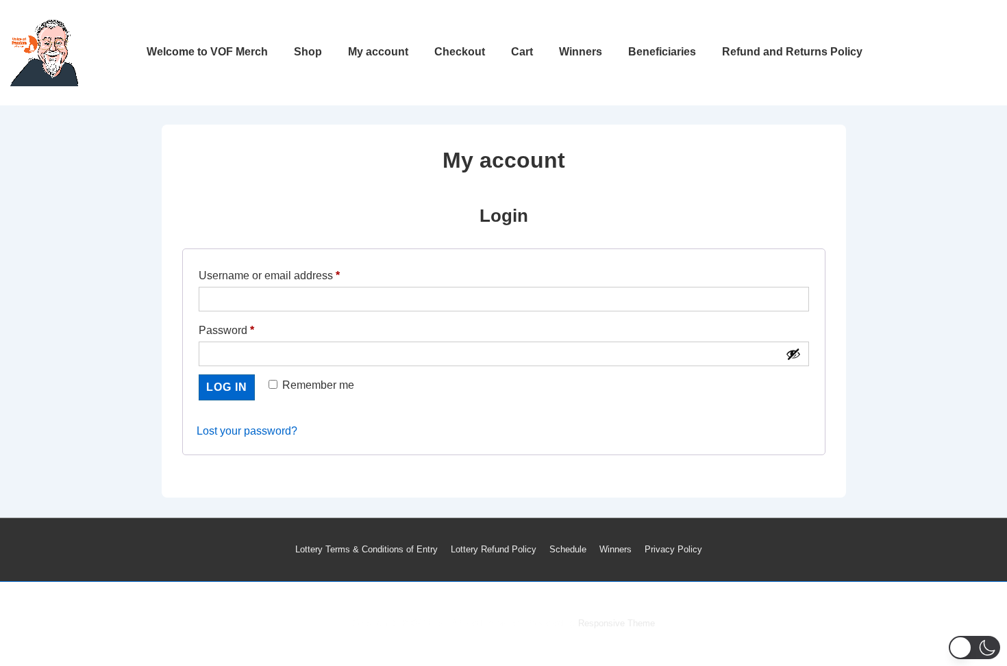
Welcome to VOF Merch (207, 51)
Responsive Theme (616, 623)
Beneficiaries (662, 51)
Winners (580, 51)
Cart (522, 51)
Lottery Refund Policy (493, 549)
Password (249, 330)
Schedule (567, 549)
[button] (974, 647)
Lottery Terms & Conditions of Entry (366, 549)
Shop (308, 51)
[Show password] (793, 353)
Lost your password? (247, 431)
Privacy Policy (673, 549)
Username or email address (291, 275)
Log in (226, 387)
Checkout (459, 51)
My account (378, 51)
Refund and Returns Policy (792, 51)
